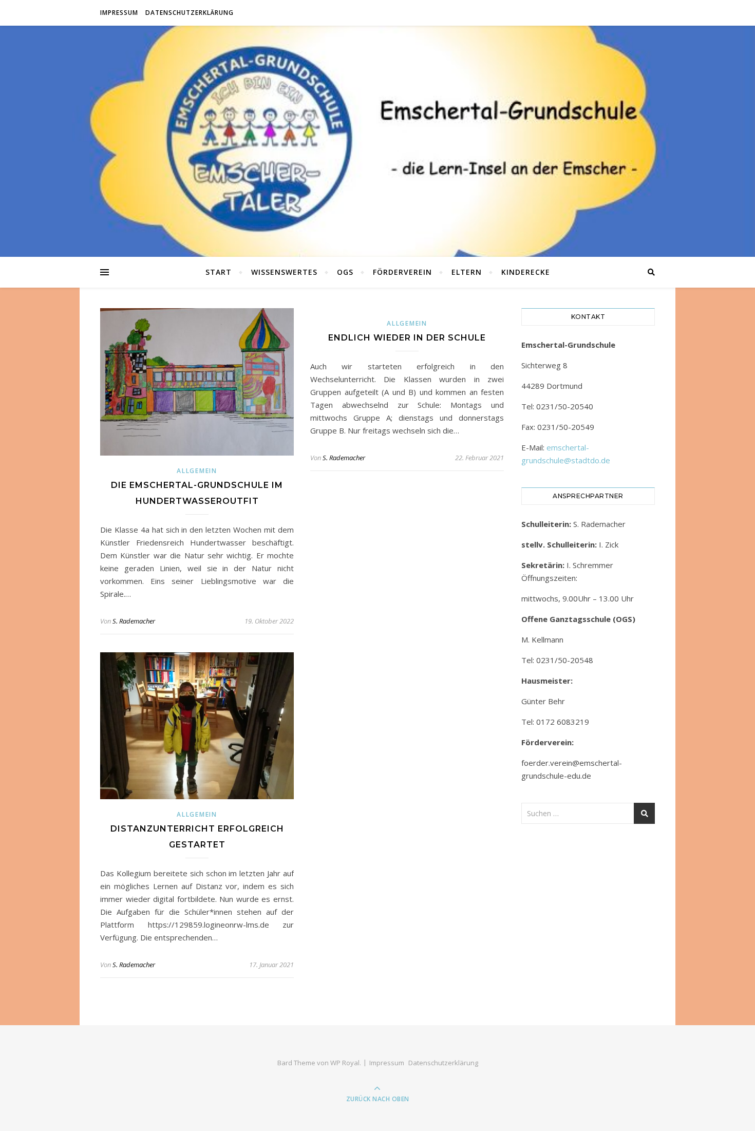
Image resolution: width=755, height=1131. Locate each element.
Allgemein (197, 470)
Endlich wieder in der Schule (407, 338)
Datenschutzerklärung (189, 12)
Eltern (466, 272)
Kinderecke (525, 272)
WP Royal (345, 1062)
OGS (345, 272)
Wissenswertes (284, 272)
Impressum (119, 12)
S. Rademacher (133, 621)
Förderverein (402, 272)
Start (218, 272)
